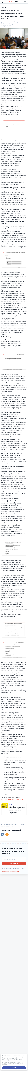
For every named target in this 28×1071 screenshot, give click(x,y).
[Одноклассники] (7, 834)
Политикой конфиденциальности (10, 871)
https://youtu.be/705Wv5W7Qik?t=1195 (12, 799)
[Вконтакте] (2, 834)
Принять (14, 1067)
